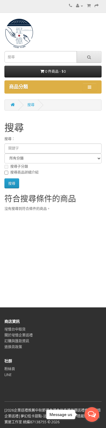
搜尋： (9, 138)
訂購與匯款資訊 (16, 341)
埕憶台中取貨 (15, 329)
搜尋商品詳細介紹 (24, 172)
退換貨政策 (13, 346)
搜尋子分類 (19, 166)
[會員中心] (79, 5)
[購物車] (89, 5)
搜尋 (30, 104)
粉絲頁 (9, 368)
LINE (7, 374)
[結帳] (97, 5)
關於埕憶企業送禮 (18, 335)
